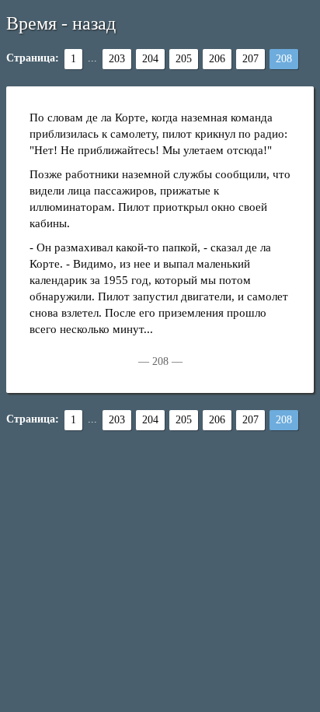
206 (217, 59)
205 (184, 59)
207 (250, 59)
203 (117, 59)
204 (150, 59)
